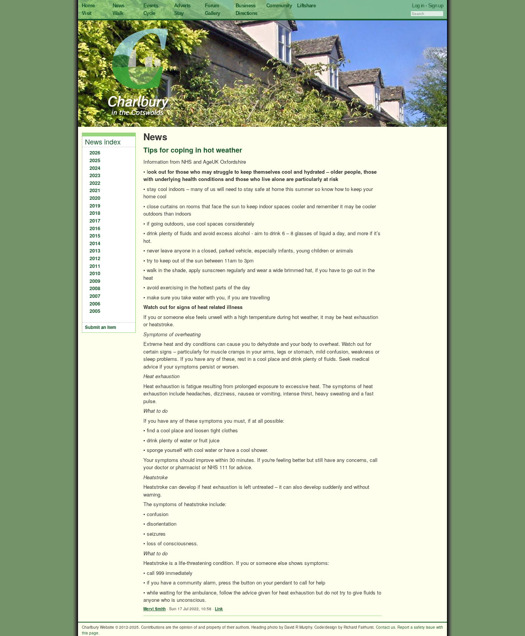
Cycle (149, 13)
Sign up (435, 5)
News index (103, 141)
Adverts (182, 5)
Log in (418, 5)
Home (88, 5)
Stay (178, 13)
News (118, 5)
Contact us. (386, 627)
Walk (118, 13)
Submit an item (100, 327)
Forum (212, 5)
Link (219, 608)
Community (279, 5)
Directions (247, 13)
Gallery (212, 13)
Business (246, 5)
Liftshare (306, 5)
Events (150, 5)
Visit (86, 13)
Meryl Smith (154, 608)
